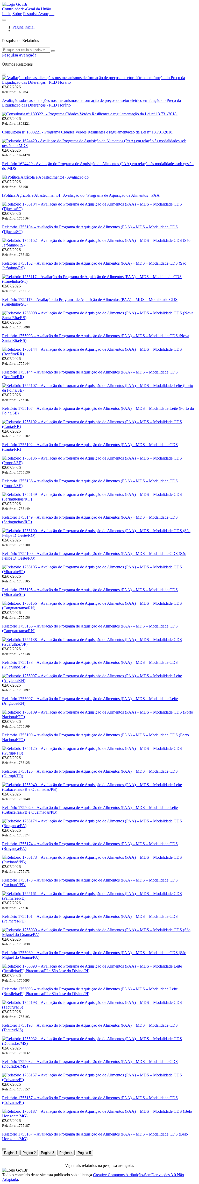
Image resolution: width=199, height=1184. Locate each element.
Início (6, 13)
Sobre (17, 13)
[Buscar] (53, 51)
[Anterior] (4, 74)
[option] (10, 1152)
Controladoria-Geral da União (26, 9)
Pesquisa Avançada (38, 13)
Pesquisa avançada (19, 55)
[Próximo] (4, 1149)
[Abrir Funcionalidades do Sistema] (4, 19)
